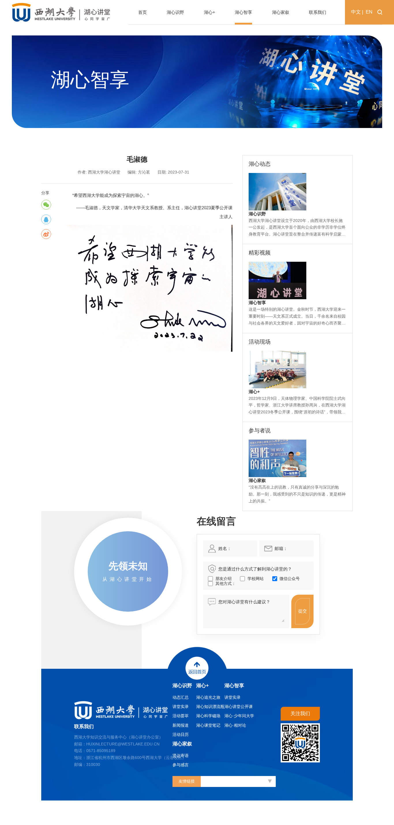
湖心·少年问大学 (239, 716)
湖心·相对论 (235, 725)
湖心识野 (182, 685)
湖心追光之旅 (208, 697)
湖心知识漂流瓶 (210, 707)
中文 (356, 12)
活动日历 (180, 734)
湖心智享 (234, 685)
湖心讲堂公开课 (238, 707)
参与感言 (180, 765)
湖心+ (202, 685)
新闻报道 (180, 725)
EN (369, 12)
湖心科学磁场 (208, 716)
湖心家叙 (182, 744)
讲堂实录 (180, 707)
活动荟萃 (180, 716)
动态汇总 (180, 697)
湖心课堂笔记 (208, 725)
